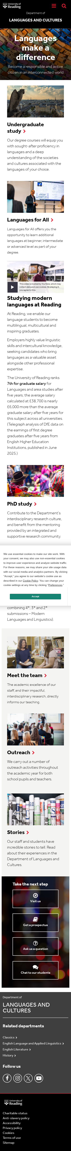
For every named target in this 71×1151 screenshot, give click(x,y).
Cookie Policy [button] (30, 580)
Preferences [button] (55, 585)
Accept (35, 596)
